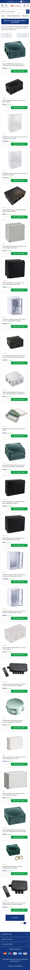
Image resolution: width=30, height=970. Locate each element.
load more (15, 918)
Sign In (24, 6)
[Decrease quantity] (4, 71)
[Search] (27, 12)
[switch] (22, 1)
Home (2, 16)
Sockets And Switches (13, 16)
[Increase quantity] (9, 71)
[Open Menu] (2, 5)
